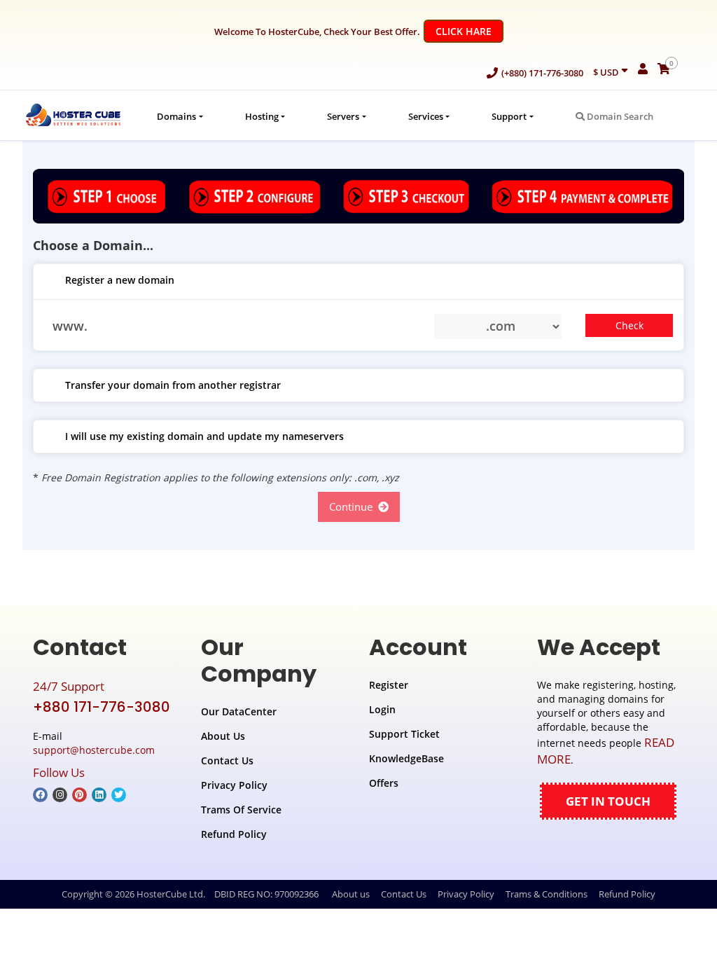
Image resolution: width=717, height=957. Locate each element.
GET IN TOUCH (608, 801)
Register (388, 684)
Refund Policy (234, 834)
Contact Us (227, 760)
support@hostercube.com (94, 750)
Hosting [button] (262, 116)
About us (351, 894)
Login (382, 709)
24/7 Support (68, 686)
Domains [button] (176, 116)
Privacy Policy (234, 785)
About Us (223, 736)
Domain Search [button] (619, 116)
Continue (353, 507)
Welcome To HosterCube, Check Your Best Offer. (353, 31)
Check (629, 325)
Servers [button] (343, 116)
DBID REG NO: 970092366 (266, 894)
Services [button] (425, 116)
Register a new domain (119, 280)
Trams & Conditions (546, 894)
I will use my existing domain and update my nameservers (204, 436)
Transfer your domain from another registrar (173, 385)
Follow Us (59, 772)
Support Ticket (404, 734)
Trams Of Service (241, 809)
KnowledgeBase (406, 758)
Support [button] (509, 116)
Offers (383, 783)
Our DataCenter (239, 711)
